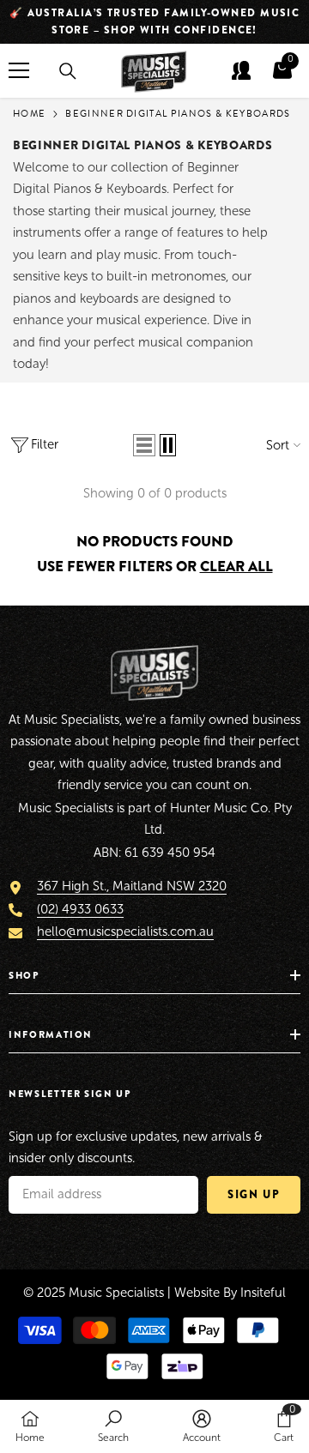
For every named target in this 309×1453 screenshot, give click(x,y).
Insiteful (263, 1292)
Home (29, 113)
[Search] (68, 71)
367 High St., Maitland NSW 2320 (132, 886)
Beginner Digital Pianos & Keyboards (177, 113)
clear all (236, 566)
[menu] (19, 70)
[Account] (241, 70)
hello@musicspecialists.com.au (125, 931)
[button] (144, 445)
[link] (113, 1426)
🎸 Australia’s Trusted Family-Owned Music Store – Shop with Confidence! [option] (154, 21)
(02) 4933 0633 (80, 909)
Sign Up (253, 1194)
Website (197, 1292)
